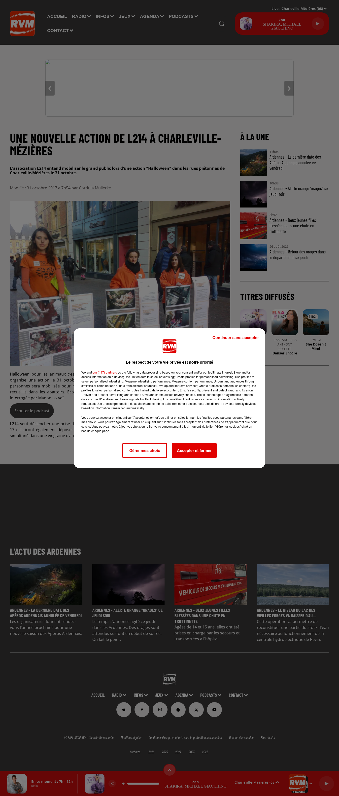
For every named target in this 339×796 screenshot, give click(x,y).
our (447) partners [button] (105, 372)
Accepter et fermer (194, 450)
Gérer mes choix (144, 450)
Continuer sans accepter (235, 337)
